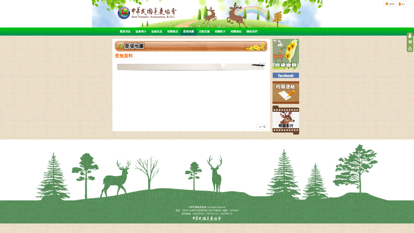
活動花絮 (204, 31)
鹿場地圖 (188, 31)
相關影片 (220, 31)
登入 (403, 4)
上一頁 (262, 127)
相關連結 (236, 31)
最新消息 (125, 31)
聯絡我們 (251, 31)
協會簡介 (141, 31)
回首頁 (391, 4)
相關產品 (172, 31)
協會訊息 (156, 31)
